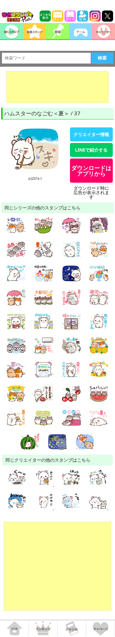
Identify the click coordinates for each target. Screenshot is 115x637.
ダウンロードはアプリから (91, 170)
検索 (102, 57)
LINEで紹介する (91, 150)
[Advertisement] (57, 87)
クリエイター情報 (91, 134)
